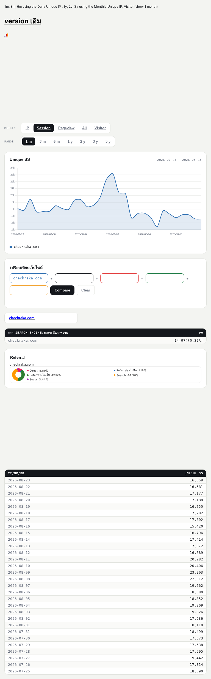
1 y (70, 141)
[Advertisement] (105, 79)
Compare (62, 290)
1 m (29, 141)
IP (27, 128)
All (84, 128)
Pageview (66, 128)
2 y (82, 141)
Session (44, 128)
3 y (95, 141)
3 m (43, 141)
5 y (108, 141)
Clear (85, 290)
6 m (57, 141)
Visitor (100, 128)
